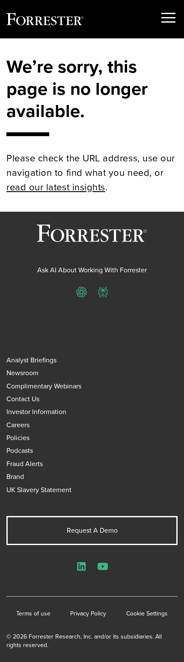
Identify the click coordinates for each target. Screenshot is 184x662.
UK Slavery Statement (38, 490)
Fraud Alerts (24, 464)
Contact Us (22, 399)
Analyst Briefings (31, 360)
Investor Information (36, 412)
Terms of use (33, 614)
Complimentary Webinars (43, 386)
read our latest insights (55, 187)
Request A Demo (92, 530)
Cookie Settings (147, 614)
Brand (15, 476)
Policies (18, 438)
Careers (18, 425)
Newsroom (22, 373)
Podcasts (19, 450)
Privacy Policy (88, 614)
